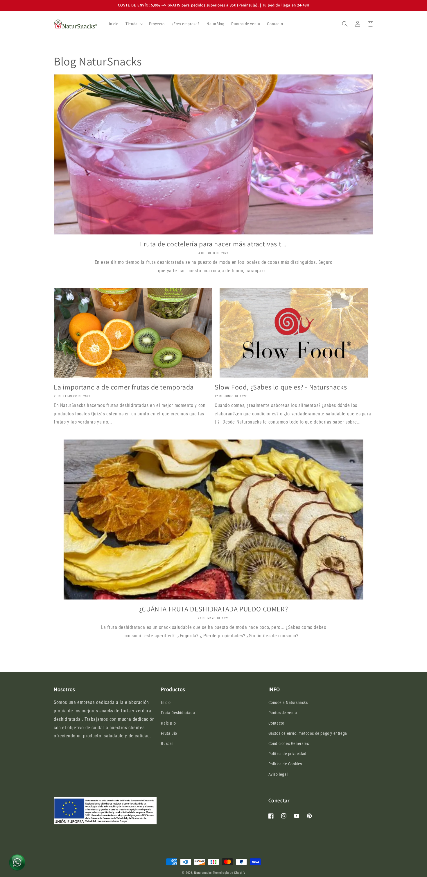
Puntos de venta (282, 712)
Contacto (276, 723)
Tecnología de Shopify (229, 873)
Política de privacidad (287, 753)
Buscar (167, 743)
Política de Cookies (285, 764)
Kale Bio (168, 723)
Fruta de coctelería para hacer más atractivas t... (213, 243)
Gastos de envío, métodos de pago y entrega (307, 733)
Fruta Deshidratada (178, 712)
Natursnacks (203, 873)
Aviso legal (278, 774)
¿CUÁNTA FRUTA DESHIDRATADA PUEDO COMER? (213, 608)
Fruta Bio (169, 733)
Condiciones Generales (288, 743)
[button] (134, 24)
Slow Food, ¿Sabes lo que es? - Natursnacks (281, 387)
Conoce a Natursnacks (288, 702)
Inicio (166, 702)
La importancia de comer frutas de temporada (124, 387)
